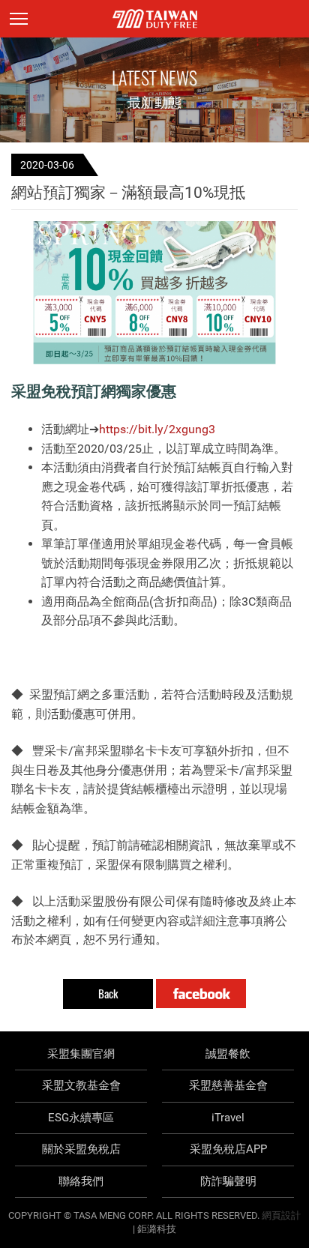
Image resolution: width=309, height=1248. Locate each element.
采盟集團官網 (81, 1054)
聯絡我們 (81, 1181)
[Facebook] (201, 993)
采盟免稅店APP (228, 1149)
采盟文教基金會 (81, 1085)
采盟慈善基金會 (228, 1085)
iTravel (228, 1117)
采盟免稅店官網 (154, 18)
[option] (154, 292)
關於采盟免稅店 (81, 1149)
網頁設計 (281, 1215)
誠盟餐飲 (228, 1054)
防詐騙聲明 (228, 1181)
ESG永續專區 (81, 1117)
